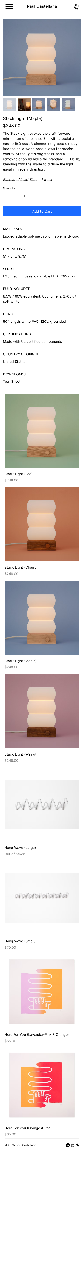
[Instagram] (73, 1145)
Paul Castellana (42, 6)
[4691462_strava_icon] (77, 1145)
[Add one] (24, 196)
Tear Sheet (11, 381)
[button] (76, 6)
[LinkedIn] (68, 1145)
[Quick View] (42, 431)
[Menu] (9, 6)
